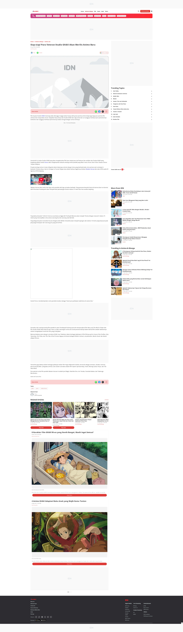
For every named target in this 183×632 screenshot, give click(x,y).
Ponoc (46, 162)
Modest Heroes (90, 169)
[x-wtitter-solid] (103, 111)
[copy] (106, 111)
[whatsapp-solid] (96, 111)
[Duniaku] (36, 11)
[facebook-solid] (99, 111)
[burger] (151, 11)
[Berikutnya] (109, 409)
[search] (138, 11)
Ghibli (43, 116)
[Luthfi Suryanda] (32, 394)
